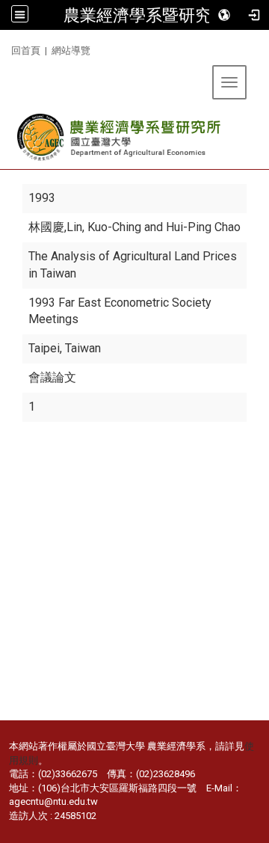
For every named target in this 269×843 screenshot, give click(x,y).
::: (5, 48)
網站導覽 (71, 50)
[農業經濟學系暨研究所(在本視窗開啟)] (120, 137)
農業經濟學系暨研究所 (146, 15)
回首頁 (25, 50)
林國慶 (46, 227)
